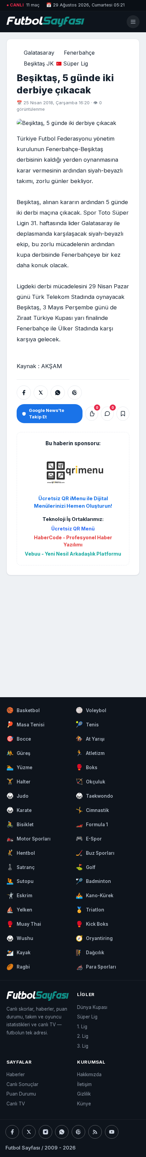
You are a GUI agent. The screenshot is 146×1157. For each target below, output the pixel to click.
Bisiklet (20, 824)
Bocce (18, 738)
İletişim (84, 1084)
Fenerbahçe (79, 52)
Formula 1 (92, 824)
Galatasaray (39, 52)
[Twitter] (29, 1132)
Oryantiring (94, 938)
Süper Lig (75, 63)
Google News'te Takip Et (46, 413)
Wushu (19, 938)
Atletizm (90, 752)
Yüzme (19, 767)
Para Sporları (96, 966)
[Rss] (95, 1132)
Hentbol (20, 852)
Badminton (93, 881)
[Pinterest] (78, 1132)
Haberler (15, 1074)
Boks (86, 767)
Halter (18, 781)
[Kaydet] (122, 413)
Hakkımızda (89, 1074)
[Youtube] (111, 1132)
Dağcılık (90, 952)
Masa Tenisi (25, 724)
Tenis (87, 724)
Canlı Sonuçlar (22, 1084)
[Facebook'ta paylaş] (24, 392)
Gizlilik (84, 1094)
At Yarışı (90, 738)
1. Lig (82, 1026)
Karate (19, 810)
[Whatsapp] (62, 1132)
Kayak (18, 952)
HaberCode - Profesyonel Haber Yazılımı (73, 541)
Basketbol (23, 710)
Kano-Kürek (94, 895)
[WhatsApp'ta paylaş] (58, 392)
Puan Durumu (21, 1094)
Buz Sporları (95, 852)
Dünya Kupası (92, 1007)
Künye (84, 1103)
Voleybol (91, 710)
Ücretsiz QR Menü (73, 528)
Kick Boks (92, 924)
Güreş (18, 752)
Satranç (20, 867)
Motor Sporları (28, 838)
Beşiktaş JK (39, 63)
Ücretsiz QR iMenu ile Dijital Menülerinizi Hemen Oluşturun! (73, 502)
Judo (17, 795)
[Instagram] (45, 1132)
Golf (85, 867)
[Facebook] (12, 1132)
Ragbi (18, 966)
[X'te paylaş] (41, 392)
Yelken (19, 909)
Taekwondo (94, 795)
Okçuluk (90, 781)
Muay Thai (23, 924)
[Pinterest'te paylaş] (75, 392)
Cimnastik (92, 810)
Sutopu (20, 881)
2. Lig (82, 1036)
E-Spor (89, 838)
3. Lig (82, 1046)
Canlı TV (15, 1103)
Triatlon (90, 909)
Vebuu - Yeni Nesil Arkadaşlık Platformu (73, 554)
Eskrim (19, 895)
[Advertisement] (73, 629)
